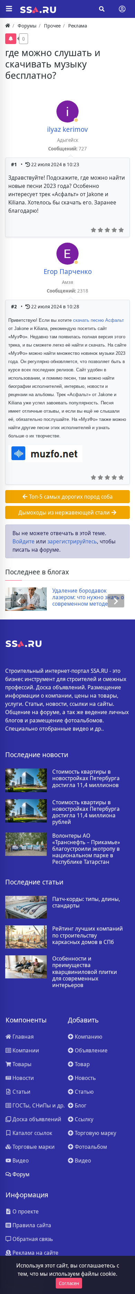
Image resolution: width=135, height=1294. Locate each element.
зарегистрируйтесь (72, 541)
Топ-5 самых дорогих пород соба (70, 496)
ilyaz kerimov (67, 129)
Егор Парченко (68, 271)
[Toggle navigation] (122, 9)
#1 (14, 164)
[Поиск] (101, 8)
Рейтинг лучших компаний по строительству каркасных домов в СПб (87, 935)
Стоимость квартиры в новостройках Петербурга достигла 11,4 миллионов (86, 778)
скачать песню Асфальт (98, 320)
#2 (14, 306)
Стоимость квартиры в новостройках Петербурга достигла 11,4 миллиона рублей (86, 812)
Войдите (23, 541)
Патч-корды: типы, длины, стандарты (86, 902)
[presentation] (19, 600)
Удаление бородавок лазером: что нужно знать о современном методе (64, 597)
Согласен (69, 1283)
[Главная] (7, 25)
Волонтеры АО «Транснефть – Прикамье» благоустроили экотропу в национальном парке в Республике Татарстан (86, 849)
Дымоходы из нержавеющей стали (64, 512)
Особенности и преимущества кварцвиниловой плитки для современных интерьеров (84, 971)
